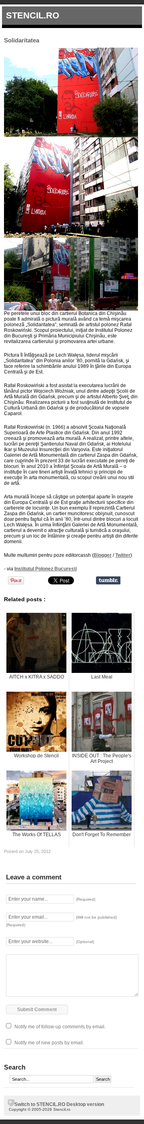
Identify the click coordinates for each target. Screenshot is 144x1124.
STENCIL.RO (32, 15)
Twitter (122, 555)
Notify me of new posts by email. (49, 1043)
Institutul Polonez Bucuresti (45, 569)
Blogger (103, 555)
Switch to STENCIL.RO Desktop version (59, 1104)
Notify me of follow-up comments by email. (60, 1027)
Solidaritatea (21, 40)
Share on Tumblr (108, 580)
